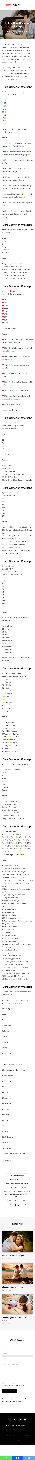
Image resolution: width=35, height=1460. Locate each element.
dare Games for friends (17, 1176)
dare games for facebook (17, 1172)
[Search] (31, 5)
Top (18, 1440)
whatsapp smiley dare (17, 1200)
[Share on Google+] (22, 1204)
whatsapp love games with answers (17, 1191)
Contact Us (10, 1425)
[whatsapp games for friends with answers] (17, 1304)
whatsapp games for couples (17, 1187)
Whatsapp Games (17, 18)
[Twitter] (15, 1419)
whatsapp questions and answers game (17, 1195)
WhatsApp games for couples (13, 1255)
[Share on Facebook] (15, 1204)
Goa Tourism (13, 1429)
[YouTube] (25, 1419)
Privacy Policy (21, 1425)
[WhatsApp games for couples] (17, 1241)
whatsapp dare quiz (17, 1179)
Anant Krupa (11, 31)
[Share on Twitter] (18, 1204)
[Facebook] (10, 1419)
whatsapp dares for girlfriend (17, 1183)
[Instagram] (20, 1419)
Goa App (23, 1429)
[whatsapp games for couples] (17, 1273)
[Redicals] (13, 5)
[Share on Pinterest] (25, 1204)
